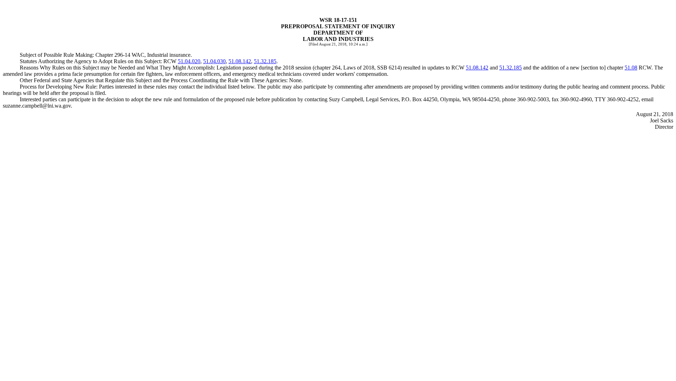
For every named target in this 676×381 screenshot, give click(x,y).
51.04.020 (189, 61)
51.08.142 (240, 61)
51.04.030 (214, 61)
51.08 (631, 68)
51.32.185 (265, 61)
